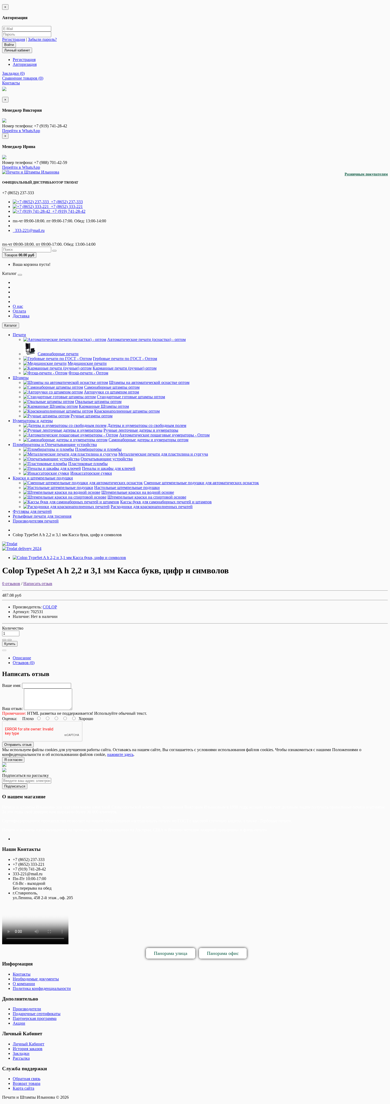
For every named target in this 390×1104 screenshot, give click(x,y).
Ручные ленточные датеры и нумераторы (140, 430)
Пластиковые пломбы (88, 463)
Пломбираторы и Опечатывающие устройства (55, 444)
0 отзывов (11, 583)
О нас (18, 306)
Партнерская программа (35, 1018)
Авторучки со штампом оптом (111, 392)
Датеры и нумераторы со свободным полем (146, 425)
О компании (24, 983)
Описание (22, 658)
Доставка (21, 316)
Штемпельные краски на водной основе (137, 492)
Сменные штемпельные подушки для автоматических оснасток (201, 482)
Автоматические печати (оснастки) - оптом (146, 339)
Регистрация (13, 39)
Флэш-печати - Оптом (88, 373)
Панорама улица (170, 953)
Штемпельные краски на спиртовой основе (146, 497)
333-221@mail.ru (29, 230)
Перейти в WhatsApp (21, 130)
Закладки (21, 1053)
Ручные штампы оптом (91, 416)
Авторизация (25, 64)
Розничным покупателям (366, 174)
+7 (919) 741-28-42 (67, 211)
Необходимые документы (36, 979)
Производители (27, 1009)
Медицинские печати (87, 363)
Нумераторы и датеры (33, 420)
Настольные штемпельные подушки (127, 487)
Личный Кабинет (28, 1044)
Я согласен (13, 760)
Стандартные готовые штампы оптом (131, 397)
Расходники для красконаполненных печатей (152, 506)
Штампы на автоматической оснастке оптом (149, 382)
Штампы (21, 377)
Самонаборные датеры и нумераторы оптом (148, 440)
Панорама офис (223, 953)
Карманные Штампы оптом (104, 406)
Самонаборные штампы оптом (112, 387)
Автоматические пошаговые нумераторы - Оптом (164, 435)
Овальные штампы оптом (98, 401)
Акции (19, 1023)
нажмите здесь (120, 754)
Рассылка (21, 1058)
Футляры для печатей (32, 511)
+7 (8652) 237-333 (66, 202)
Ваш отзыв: (12, 708)
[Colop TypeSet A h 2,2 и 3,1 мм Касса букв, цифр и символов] (69, 557)
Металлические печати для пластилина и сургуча (163, 454)
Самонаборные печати (58, 354)
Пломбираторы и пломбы (98, 449)
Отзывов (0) (23, 662)
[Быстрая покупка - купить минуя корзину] (4, 650)
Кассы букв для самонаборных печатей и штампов (166, 502)
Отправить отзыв (18, 745)
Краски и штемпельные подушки (43, 478)
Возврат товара (26, 1083)
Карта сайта (23, 1088)
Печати (19, 334)
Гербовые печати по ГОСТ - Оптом (125, 358)
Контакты (22, 974)
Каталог (10, 325)
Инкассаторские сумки (91, 473)
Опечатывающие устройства (107, 459)
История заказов (27, 1048)
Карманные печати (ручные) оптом (125, 368)
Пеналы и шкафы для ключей (108, 468)
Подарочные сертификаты (36, 1013)
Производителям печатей (36, 521)
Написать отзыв (37, 583)
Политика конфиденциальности (42, 988)
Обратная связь (26, 1078)
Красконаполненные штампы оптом (127, 411)
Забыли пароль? (42, 39)
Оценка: (9, 718)
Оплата (19, 311)
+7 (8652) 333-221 (66, 206)
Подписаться (14, 786)
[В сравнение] (9, 640)
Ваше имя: (11, 685)
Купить (9, 644)
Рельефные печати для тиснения (42, 516)
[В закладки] (4, 640)
